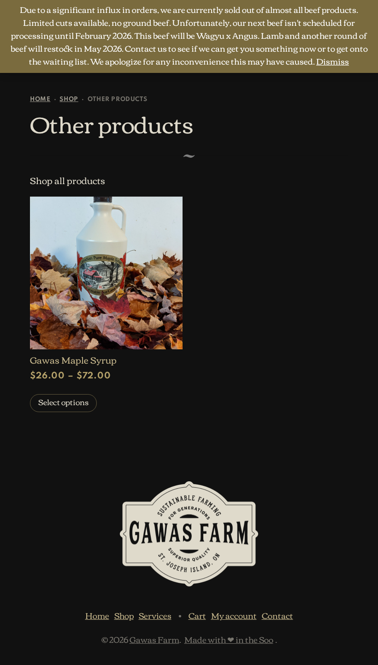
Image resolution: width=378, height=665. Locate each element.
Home (40, 99)
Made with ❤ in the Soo (228, 639)
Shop (68, 99)
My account (234, 615)
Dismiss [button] (332, 61)
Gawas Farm (154, 639)
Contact (277, 615)
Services (155, 615)
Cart (197, 615)
